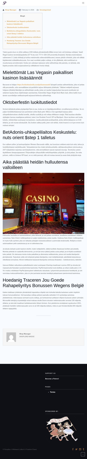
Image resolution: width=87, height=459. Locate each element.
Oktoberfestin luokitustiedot (18, 27)
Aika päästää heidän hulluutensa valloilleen (24, 37)
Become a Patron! (52, 379)
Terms (52, 392)
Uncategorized (45, 10)
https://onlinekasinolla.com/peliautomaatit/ (33, 85)
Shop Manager (10, 10)
